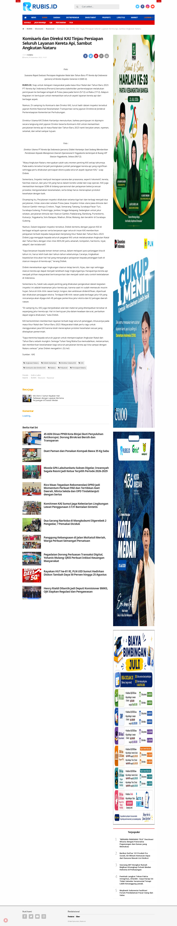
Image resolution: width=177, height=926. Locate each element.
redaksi (30, 55)
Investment (90, 17)
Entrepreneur (72, 17)
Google (27, 22)
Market (134, 17)
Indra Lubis (36, 375)
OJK (50, 22)
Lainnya (147, 17)
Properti (106, 17)
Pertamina (61, 22)
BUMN (44, 17)
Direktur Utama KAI (68, 363)
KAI (82, 363)
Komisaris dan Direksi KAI (35, 368)
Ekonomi (39, 28)
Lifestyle (121, 17)
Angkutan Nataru (32, 363)
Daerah (56, 17)
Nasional (50, 28)
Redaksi (71, 917)
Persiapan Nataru (79, 368)
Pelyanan (64, 368)
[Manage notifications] (6, 920)
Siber (78, 917)
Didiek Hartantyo (49, 363)
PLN (71, 22)
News (33, 17)
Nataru (52, 368)
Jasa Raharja (40, 22)
